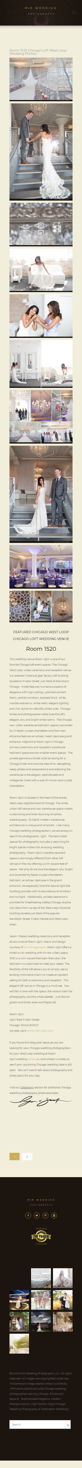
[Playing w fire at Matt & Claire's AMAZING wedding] (19, 1300)
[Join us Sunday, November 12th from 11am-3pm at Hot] (63, 1278)
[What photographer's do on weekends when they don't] (41, 1300)
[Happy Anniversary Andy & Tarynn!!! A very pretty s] (19, 1322)
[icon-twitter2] (38, 1215)
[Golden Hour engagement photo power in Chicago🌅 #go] (19, 1343)
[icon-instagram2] (54, 1215)
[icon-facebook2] (29, 1215)
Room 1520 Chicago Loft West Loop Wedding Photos (38, 52)
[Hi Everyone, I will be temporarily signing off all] (41, 1278)
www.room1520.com (40, 1030)
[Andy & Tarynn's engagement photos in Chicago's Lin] (63, 1300)
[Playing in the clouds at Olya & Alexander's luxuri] (41, 1322)
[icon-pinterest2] (46, 1215)
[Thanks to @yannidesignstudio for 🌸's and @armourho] (63, 1322)
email (32, 1059)
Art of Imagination (35, 947)
